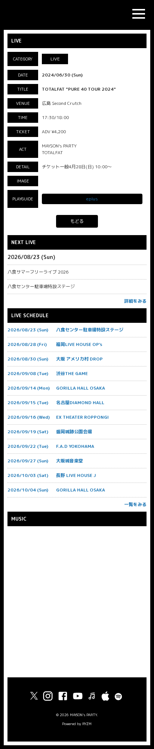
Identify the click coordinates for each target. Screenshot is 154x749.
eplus (92, 199)
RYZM (87, 723)
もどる (77, 221)
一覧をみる (135, 504)
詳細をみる (135, 301)
